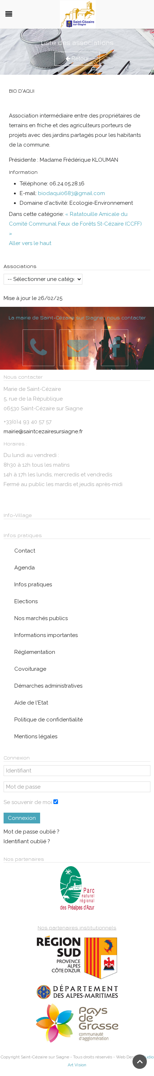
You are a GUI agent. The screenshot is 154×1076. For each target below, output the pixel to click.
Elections (26, 601)
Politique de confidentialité (48, 719)
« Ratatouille (81, 214)
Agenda (24, 567)
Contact (24, 551)
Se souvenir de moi (28, 802)
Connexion (22, 818)
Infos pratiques (33, 584)
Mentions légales (35, 736)
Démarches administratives (48, 686)
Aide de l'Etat (31, 702)
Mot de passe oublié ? (31, 831)
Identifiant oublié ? (27, 841)
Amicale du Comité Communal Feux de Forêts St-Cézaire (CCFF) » (75, 224)
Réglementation (34, 652)
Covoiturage (30, 669)
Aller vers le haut (30, 243)
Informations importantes (46, 635)
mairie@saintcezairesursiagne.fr (43, 431)
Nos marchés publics (41, 618)
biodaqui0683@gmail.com (71, 193)
